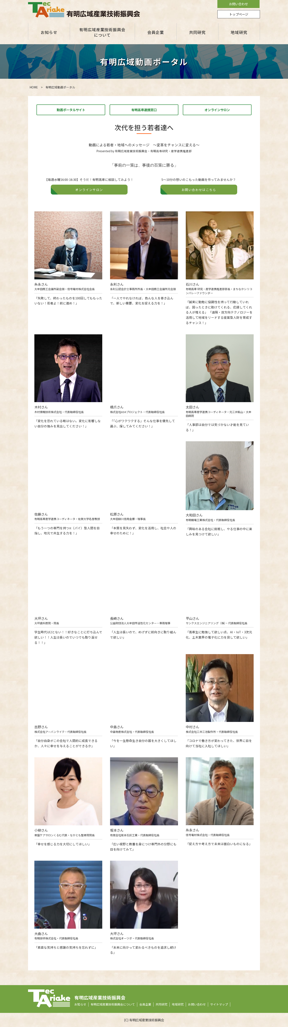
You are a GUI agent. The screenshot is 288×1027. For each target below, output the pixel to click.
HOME (34, 87)
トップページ (238, 14)
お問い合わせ (238, 3)
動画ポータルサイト (71, 109)
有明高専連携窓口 (144, 109)
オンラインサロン (217, 109)
